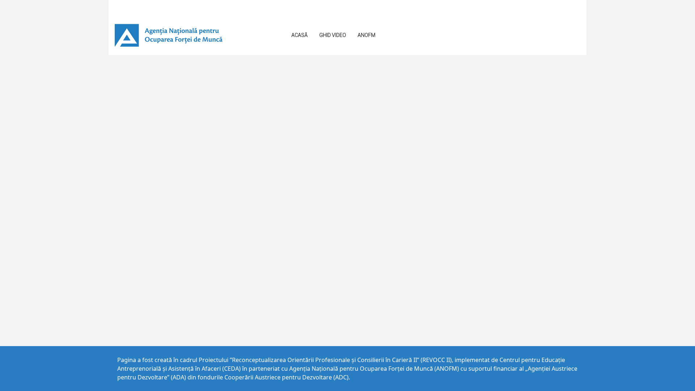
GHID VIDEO (332, 35)
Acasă (299, 35)
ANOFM (366, 35)
